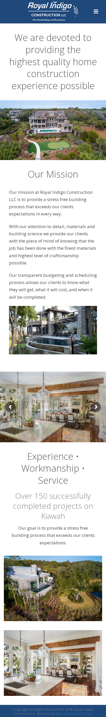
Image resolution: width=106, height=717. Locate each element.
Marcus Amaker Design (74, 713)
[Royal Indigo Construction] (53, 11)
